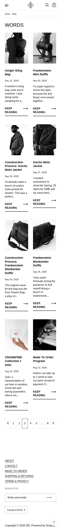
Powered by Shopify (43, 525)
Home (7, 14)
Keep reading (11, 110)
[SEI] (30, 5)
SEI (28, 525)
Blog (14, 14)
